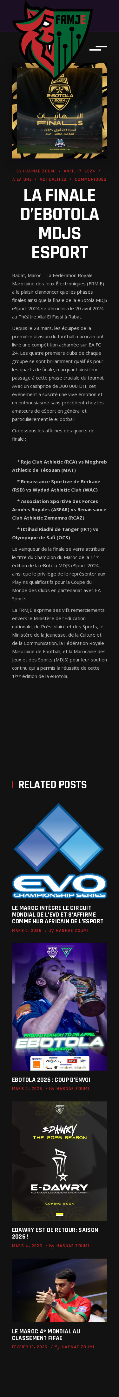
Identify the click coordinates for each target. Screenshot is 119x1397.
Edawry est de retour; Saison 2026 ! (55, 1233)
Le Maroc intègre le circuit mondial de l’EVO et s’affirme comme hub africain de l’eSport (58, 915)
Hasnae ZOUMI (39, 171)
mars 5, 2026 (27, 930)
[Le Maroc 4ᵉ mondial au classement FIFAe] (59, 1290)
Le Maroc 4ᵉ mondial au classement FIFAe (46, 1334)
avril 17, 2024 (80, 171)
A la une (22, 179)
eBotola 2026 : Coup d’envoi (51, 1080)
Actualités (53, 179)
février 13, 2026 (30, 1347)
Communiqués (91, 179)
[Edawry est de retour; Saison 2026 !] (59, 1161)
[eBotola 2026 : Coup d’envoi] (59, 1007)
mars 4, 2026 (27, 1089)
